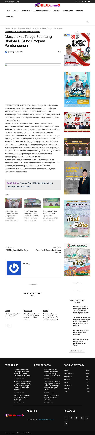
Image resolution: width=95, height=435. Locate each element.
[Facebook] (76, 1)
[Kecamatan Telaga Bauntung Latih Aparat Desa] (51, 203)
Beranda (7, 28)
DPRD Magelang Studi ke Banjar (16, 250)
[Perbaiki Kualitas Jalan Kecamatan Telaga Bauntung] (13, 203)
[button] (87, 22)
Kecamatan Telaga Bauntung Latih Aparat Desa (50, 213)
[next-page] (9, 325)
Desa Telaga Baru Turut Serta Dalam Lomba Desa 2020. (31, 213)
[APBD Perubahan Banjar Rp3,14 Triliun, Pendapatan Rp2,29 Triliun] (68, 341)
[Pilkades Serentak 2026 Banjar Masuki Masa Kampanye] (13, 305)
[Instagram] (79, 1)
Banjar (14, 28)
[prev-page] (6, 325)
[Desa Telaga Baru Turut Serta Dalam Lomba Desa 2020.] (32, 203)
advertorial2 (28, 310)
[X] (82, 1)
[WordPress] (66, 423)
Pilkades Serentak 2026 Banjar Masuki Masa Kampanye (12, 316)
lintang (12, 52)
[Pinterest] (32, 57)
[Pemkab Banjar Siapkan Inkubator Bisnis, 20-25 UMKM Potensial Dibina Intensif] (32, 305)
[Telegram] (76, 418)
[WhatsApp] (38, 57)
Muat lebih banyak (76, 351)
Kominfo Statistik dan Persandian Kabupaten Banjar (25, 31)
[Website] (82, 418)
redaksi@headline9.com (45, 419)
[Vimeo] (85, 1)
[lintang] (6, 52)
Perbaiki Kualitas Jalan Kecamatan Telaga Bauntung (11, 213)
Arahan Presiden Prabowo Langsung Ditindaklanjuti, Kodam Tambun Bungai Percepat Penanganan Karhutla (81, 321)
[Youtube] (89, 1)
